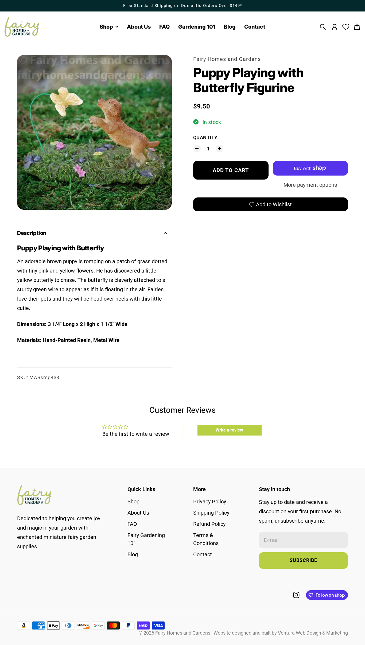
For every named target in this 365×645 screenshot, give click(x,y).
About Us (138, 513)
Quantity (205, 137)
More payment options (310, 185)
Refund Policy (209, 524)
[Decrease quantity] (197, 148)
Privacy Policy (209, 501)
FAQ (132, 524)
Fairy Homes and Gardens (227, 59)
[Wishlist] (346, 26)
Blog (132, 554)
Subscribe (303, 560)
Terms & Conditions (206, 539)
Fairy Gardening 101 (146, 539)
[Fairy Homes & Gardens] (22, 27)
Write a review (229, 430)
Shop (133, 501)
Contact (202, 554)
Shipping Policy (211, 513)
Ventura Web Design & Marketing (313, 633)
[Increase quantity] (219, 148)
